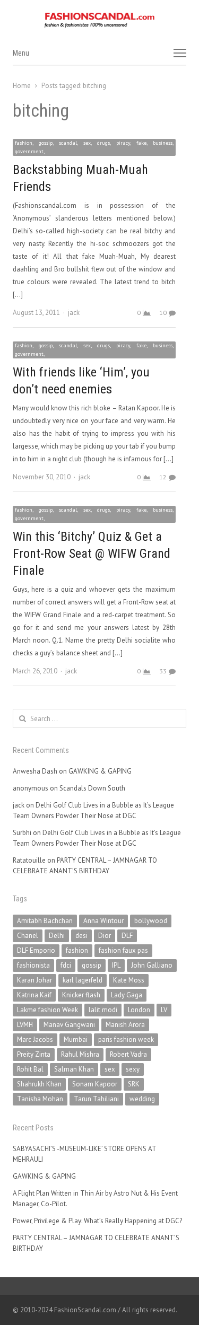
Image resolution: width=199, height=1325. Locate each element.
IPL (116, 965)
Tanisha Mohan (40, 1098)
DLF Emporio (36, 950)
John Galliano (151, 965)
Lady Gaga (126, 994)
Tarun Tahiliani (96, 1098)
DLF (127, 935)
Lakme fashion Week (47, 1009)
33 (163, 671)
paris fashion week (126, 1039)
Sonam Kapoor (94, 1084)
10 (163, 313)
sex (110, 1069)
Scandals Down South (92, 788)
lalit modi (103, 1009)
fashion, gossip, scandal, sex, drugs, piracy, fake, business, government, (94, 147)
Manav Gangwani (69, 1024)
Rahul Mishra (80, 1054)
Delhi (57, 935)
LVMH (25, 1024)
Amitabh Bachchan (45, 920)
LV (164, 1009)
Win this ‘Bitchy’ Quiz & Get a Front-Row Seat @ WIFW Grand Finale (91, 553)
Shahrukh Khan (39, 1084)
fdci (65, 965)
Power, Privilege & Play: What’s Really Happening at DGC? (97, 1220)
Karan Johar (34, 980)
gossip (91, 965)
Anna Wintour (103, 920)
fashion (77, 950)
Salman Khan (74, 1069)
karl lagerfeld (82, 980)
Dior (104, 935)
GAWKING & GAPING (100, 771)
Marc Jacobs (35, 1039)
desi (81, 935)
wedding (142, 1098)
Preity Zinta (33, 1054)
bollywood (150, 920)
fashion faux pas (123, 950)
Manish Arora (125, 1024)
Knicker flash (81, 994)
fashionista (33, 965)
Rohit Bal (30, 1069)
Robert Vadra (128, 1054)
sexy (133, 1069)
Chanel (27, 935)
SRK (134, 1084)
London (139, 1009)
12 (163, 477)
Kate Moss (128, 980)
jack (74, 312)
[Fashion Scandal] (99, 20)
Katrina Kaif (34, 994)
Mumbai (76, 1039)
